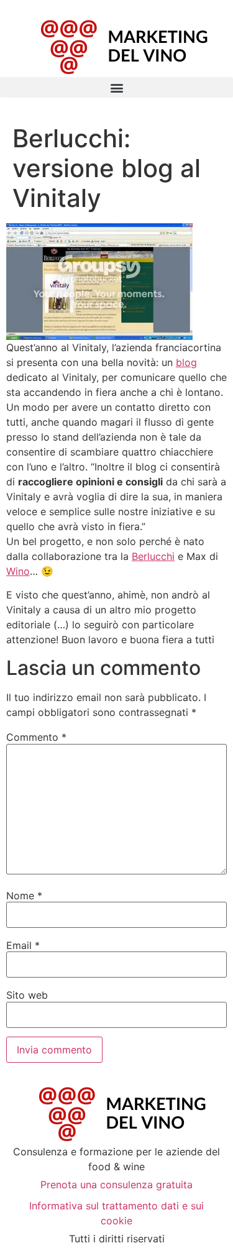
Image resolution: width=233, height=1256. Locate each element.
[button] (116, 87)
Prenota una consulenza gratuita (116, 1184)
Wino (18, 571)
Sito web (27, 995)
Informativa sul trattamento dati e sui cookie (116, 1213)
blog (186, 362)
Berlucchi (153, 556)
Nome (24, 896)
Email (23, 945)
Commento (36, 737)
